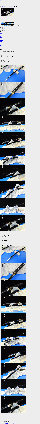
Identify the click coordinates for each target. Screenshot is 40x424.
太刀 (0, 45)
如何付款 (3, 417)
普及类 (1, 36)
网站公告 (3, 418)
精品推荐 (1, 33)
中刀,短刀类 (11, 6)
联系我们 (3, 3)
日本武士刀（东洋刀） (6, 6)
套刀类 (1, 41)
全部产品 (3, 415)
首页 (3, 6)
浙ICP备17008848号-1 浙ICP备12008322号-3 (9, 423)
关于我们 (3, 416)
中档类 (1, 37)
